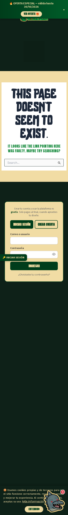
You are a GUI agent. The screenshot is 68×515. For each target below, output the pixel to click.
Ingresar (34, 266)
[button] (34, 51)
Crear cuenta (46, 224)
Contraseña (17, 248)
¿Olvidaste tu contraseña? (34, 274)
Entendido (34, 509)
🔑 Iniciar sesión (13, 257)
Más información (33, 501)
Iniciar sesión (21, 224)
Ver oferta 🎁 (31, 14)
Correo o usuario (20, 234)
